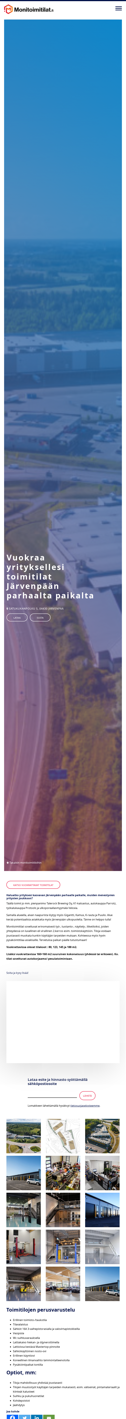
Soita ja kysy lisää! (17, 973)
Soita (40, 617)
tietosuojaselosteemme (85, 1105)
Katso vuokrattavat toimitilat (33, 885)
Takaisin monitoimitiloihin (25, 862)
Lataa (17, 617)
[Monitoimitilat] (28, 8)
